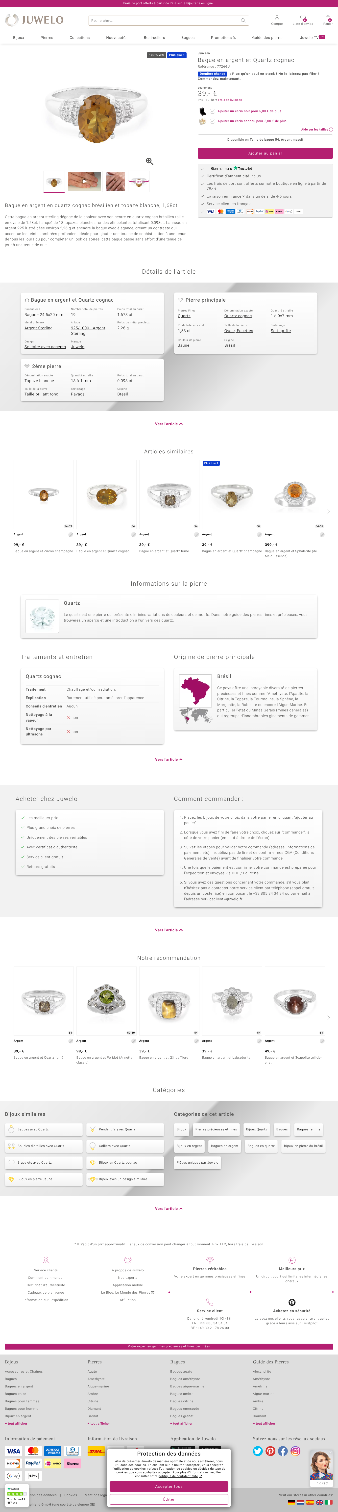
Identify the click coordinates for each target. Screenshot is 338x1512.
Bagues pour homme (21, 1409)
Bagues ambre (181, 1394)
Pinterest (270, 1451)
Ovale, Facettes (238, 331)
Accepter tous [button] (169, 1486)
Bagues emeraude (184, 1409)
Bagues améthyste (185, 1379)
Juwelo (78, 347)
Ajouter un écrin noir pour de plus (249, 111)
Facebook (283, 1451)
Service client (210, 1311)
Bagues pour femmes (22, 1401)
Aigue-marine (98, 1386)
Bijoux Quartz (256, 1129)
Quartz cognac (238, 316)
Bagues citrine (181, 1401)
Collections (80, 38)
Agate (92, 1371)
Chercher (244, 20)
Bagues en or (15, 1394)
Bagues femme (308, 1129)
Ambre (93, 1394)
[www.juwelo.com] (319, 1502)
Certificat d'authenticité (46, 1285)
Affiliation (128, 1300)
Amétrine (260, 1386)
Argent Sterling (38, 328)
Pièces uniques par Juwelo (197, 1162)
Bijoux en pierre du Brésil (303, 1146)
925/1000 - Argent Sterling (88, 331)
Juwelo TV (312, 38)
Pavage (78, 394)
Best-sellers (154, 38)
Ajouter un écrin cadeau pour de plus (252, 121)
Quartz (184, 316)
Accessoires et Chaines (24, 1371)
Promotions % (223, 38)
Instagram (295, 1451)
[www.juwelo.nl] (300, 1502)
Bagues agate (181, 1371)
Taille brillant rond (41, 394)
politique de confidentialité (178, 1476)
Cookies (70, 1495)
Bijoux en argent (189, 1146)
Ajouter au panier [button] (265, 153)
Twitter (258, 1451)
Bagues (188, 38)
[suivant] (328, 511)
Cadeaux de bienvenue (46, 1292)
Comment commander (46, 1278)
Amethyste (96, 1379)
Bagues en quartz (261, 1146)
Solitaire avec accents (45, 347)
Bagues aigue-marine (187, 1386)
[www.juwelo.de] (291, 1502)
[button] (277, 20)
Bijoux (18, 38)
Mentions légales (98, 1495)
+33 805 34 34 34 (213, 1323)
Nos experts (128, 1278)
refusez (152, 1469)
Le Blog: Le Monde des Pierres (125, 1292)
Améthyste (261, 1379)
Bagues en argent (224, 1146)
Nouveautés (116, 38)
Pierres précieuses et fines (216, 1129)
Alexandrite (262, 1371)
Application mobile (128, 1285)
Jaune (184, 345)
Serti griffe (281, 331)
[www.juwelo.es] (310, 1502)
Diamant (94, 1409)
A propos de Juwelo (128, 1270)
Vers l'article (166, 424)
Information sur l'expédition (46, 1300)
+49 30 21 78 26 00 (213, 1328)
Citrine (93, 1401)
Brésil (229, 345)
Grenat (93, 1416)
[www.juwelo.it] (329, 1502)
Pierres (47, 38)
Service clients (46, 1270)
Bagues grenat (182, 1416)
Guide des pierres (268, 38)
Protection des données (38, 1495)
